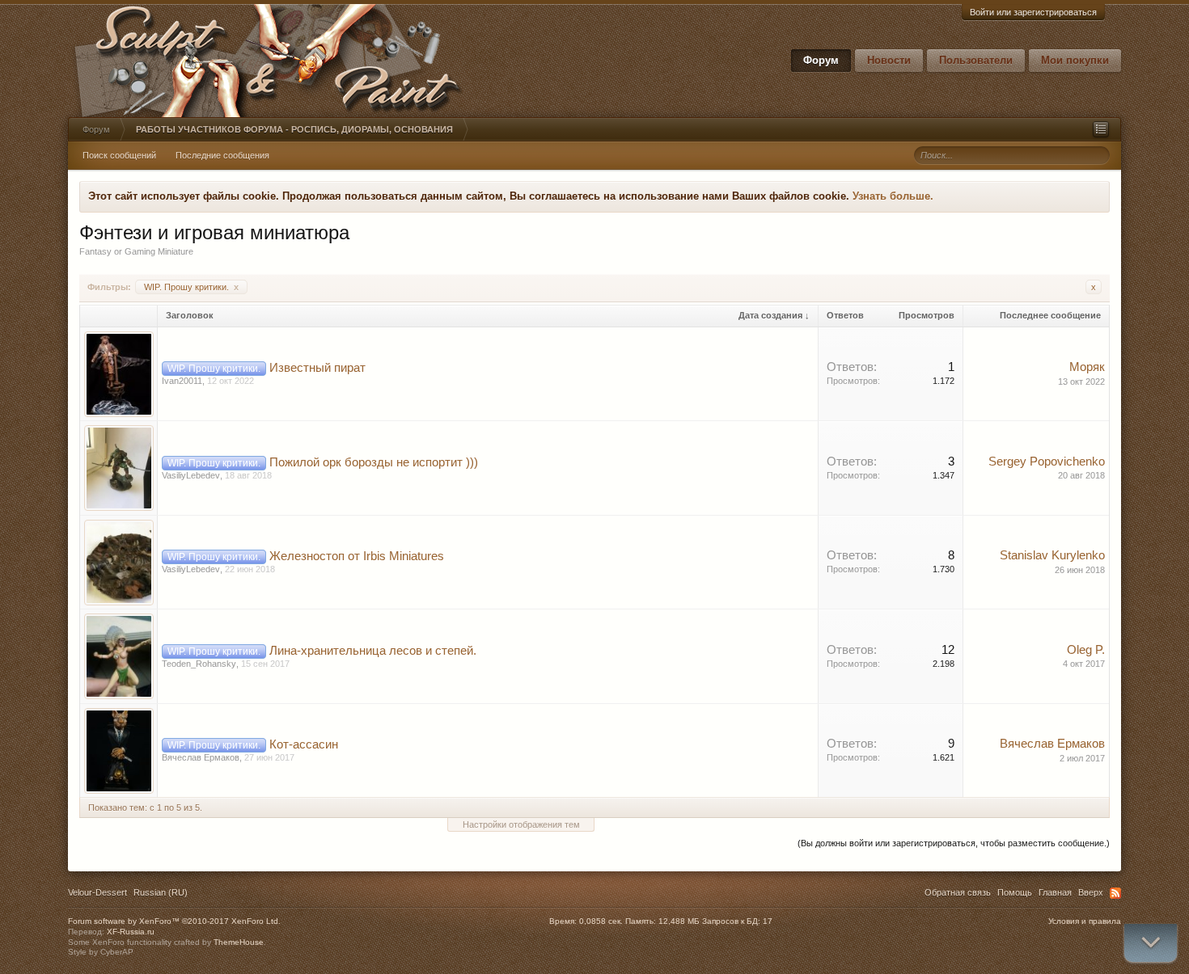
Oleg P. (1086, 649)
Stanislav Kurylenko (1052, 555)
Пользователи (976, 60)
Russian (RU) (160, 892)
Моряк (1087, 367)
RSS (1115, 893)
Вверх (1090, 892)
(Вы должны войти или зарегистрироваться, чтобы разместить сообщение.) (954, 843)
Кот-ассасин (303, 744)
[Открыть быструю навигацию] (1101, 129)
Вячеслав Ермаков (200, 757)
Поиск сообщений (119, 155)
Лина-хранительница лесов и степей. (372, 650)
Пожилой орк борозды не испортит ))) (373, 462)
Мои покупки (1075, 60)
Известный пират (317, 367)
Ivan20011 (182, 381)
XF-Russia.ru (130, 931)
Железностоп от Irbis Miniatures (356, 556)
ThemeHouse (239, 942)
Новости (889, 60)
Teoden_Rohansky (199, 663)
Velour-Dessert (97, 892)
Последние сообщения (222, 155)
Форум (821, 60)
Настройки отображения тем (521, 824)
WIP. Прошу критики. (191, 287)
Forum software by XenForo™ (174, 921)
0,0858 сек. (601, 921)
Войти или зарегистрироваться (1033, 12)
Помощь (1014, 892)
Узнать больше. (893, 196)
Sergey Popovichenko (1046, 461)
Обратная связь (958, 892)
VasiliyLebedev (191, 475)
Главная (1055, 892)
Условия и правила (1084, 921)
